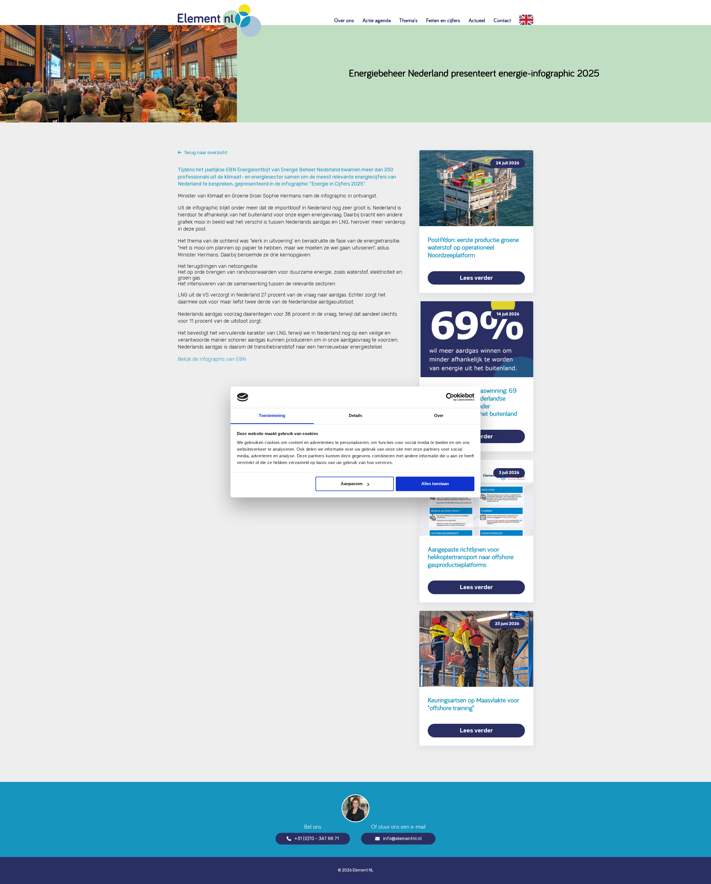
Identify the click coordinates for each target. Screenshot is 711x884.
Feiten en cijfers (443, 20)
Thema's (408, 20)
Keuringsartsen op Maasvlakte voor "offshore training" (473, 704)
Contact (502, 20)
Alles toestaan (435, 483)
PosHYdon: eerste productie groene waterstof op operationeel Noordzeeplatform (473, 247)
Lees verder (476, 277)
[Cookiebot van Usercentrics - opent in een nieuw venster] (450, 397)
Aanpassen (351, 483)
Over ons (344, 20)
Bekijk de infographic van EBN (212, 359)
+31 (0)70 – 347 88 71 (316, 838)
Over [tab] (439, 415)
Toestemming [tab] (272, 415)
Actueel (477, 20)
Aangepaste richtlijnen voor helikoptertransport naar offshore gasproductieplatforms (471, 557)
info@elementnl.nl (402, 838)
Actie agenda (376, 20)
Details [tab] (355, 415)
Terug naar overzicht (204, 152)
